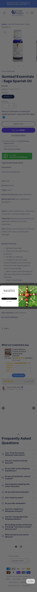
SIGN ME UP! (9, 298)
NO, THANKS (9, 301)
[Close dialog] (35, 286)
